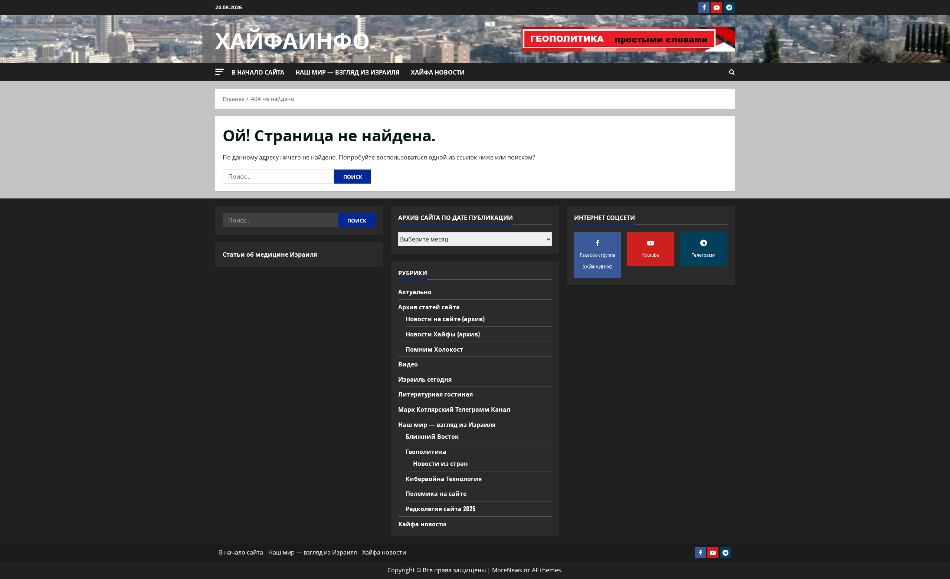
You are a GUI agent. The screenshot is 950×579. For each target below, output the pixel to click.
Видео (408, 363)
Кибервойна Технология (444, 478)
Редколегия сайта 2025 (440, 508)
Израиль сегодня (425, 379)
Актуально (415, 291)
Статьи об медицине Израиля (270, 254)
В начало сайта (258, 72)
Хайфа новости (438, 72)
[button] (219, 72)
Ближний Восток (432, 436)
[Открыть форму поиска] (732, 72)
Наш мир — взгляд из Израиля (347, 72)
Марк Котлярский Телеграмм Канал (454, 409)
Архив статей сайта (429, 306)
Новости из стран (440, 463)
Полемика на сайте (436, 493)
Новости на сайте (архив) (445, 318)
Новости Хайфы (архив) (443, 333)
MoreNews (507, 570)
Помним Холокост (434, 349)
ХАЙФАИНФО (292, 38)
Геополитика (426, 451)
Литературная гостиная (435, 393)
